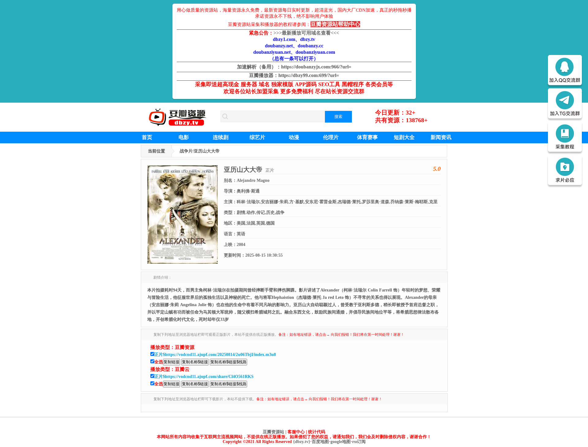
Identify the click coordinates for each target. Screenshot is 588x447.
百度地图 (320, 441)
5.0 (437, 168)
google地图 (340, 441)
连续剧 (220, 137)
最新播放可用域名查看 (306, 32)
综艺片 (257, 137)
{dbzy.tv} (301, 441)
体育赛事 (367, 137)
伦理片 (331, 137)
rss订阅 (359, 441)
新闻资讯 (441, 137)
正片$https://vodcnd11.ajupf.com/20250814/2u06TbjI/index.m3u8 (215, 354)
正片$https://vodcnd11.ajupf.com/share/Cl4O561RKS (204, 376)
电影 (184, 137)
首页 (147, 137)
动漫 (294, 137)
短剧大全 (404, 137)
